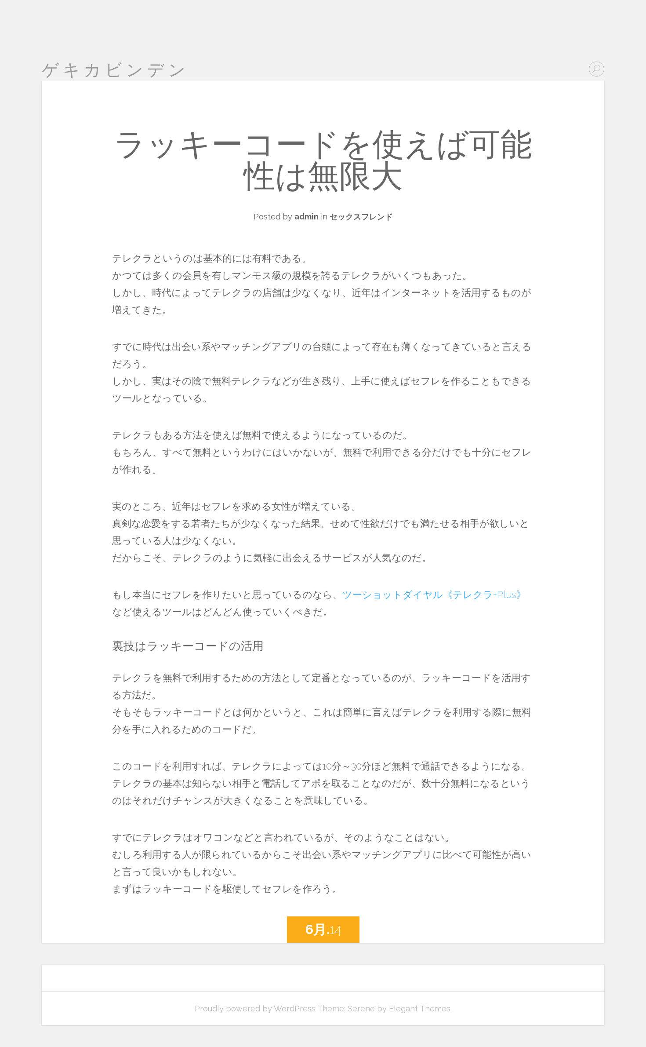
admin (306, 216)
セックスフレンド (361, 216)
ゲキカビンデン (115, 70)
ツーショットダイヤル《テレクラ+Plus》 (434, 594)
